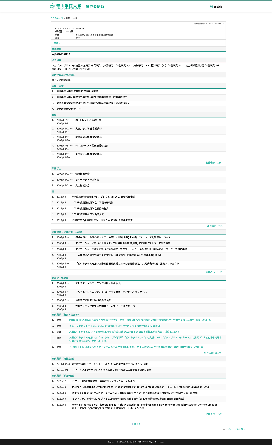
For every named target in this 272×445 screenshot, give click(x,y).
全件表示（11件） (215, 162)
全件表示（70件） (215, 413)
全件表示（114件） (214, 352)
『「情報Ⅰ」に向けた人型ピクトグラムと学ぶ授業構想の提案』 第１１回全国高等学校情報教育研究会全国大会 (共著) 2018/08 (136, 346)
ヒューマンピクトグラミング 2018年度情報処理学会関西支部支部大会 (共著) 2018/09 (115, 325)
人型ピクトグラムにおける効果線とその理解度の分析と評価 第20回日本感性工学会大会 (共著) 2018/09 (124, 331)
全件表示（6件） (216, 226)
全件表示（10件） (215, 272)
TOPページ (57, 18)
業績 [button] (56, 43)
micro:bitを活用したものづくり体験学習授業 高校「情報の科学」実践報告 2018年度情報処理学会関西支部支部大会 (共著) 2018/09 (140, 319)
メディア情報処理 (61, 80)
